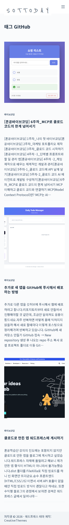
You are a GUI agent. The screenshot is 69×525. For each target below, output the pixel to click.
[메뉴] (63, 6)
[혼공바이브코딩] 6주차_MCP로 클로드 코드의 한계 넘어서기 (33, 124)
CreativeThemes (15, 520)
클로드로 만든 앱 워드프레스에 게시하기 (33, 437)
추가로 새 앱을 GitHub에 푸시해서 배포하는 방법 (33, 289)
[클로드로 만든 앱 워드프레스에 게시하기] (34, 388)
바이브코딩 (9, 114)
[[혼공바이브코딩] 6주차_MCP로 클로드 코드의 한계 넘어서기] (34, 72)
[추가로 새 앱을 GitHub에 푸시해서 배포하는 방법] (34, 238)
